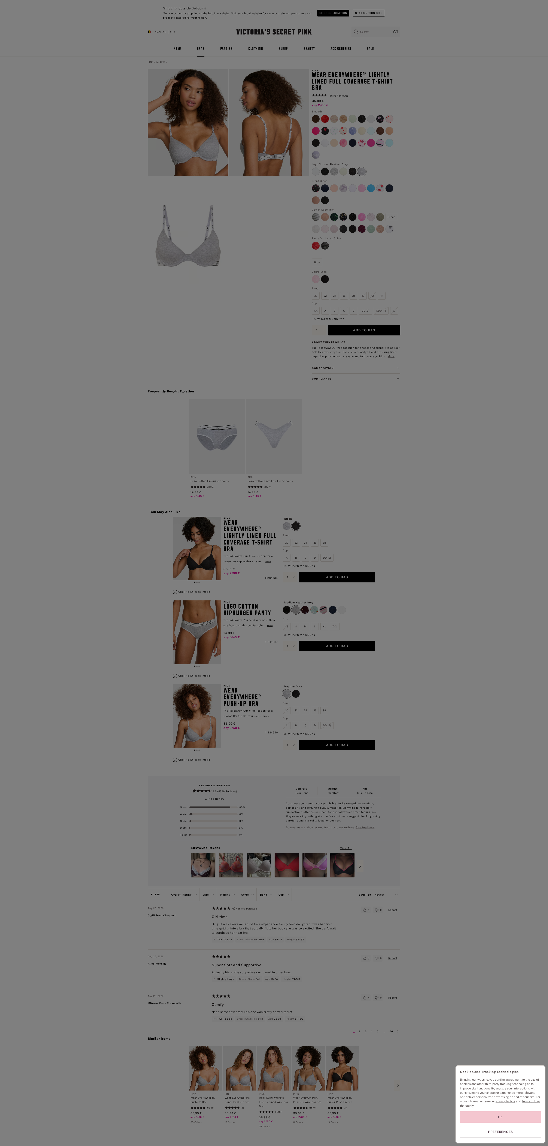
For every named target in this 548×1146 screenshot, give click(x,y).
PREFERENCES (500, 1132)
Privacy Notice (505, 1101)
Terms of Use (531, 1101)
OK (500, 1117)
